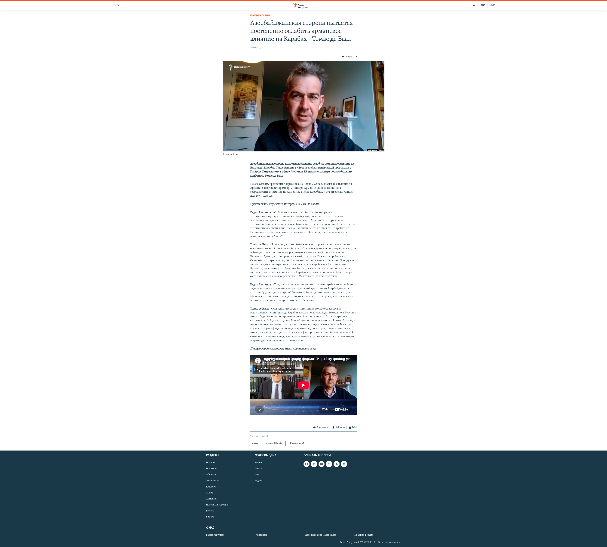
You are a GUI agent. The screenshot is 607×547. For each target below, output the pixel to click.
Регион (210, 511)
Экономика (212, 480)
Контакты (261, 535)
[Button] (349, 57)
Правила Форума (363, 535)
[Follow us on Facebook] (307, 464)
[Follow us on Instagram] (329, 464)
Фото (257, 474)
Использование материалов (320, 535)
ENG (483, 5)
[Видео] (474, 5)
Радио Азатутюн (215, 535)
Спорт (209, 493)
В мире (210, 517)
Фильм (258, 468)
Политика (211, 468)
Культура (211, 487)
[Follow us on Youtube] (322, 464)
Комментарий (260, 15)
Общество (211, 474)
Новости (211, 462)
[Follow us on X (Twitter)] (314, 464)
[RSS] (337, 464)
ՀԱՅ (492, 5)
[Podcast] (344, 464)
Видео (258, 462)
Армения (211, 499)
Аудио (258, 480)
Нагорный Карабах (217, 505)
